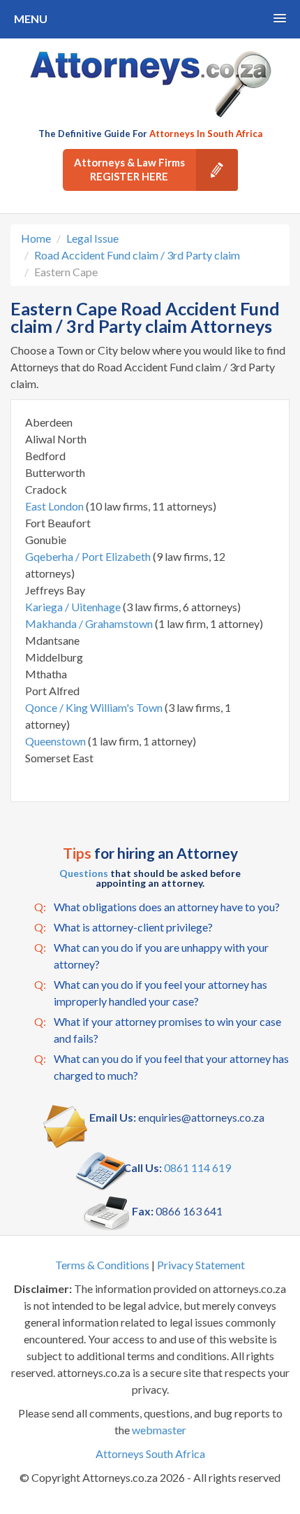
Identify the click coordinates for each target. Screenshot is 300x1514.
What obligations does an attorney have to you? (157, 906)
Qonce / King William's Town (95, 707)
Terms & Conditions (102, 1264)
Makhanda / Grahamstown (90, 623)
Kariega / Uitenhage (74, 606)
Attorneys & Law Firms (129, 169)
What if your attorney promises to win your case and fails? (157, 1030)
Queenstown (56, 741)
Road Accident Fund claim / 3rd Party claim (137, 255)
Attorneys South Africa (150, 1453)
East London (55, 506)
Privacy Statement (201, 1264)
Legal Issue (92, 238)
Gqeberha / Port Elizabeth (89, 556)
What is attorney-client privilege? (123, 927)
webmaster (159, 1429)
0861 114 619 (197, 1167)
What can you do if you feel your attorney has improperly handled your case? (150, 993)
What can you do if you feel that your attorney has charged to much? (161, 1067)
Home (36, 238)
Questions (83, 873)
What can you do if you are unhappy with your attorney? (151, 956)
